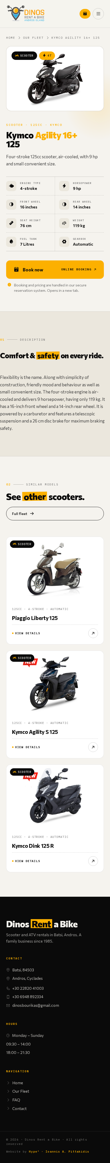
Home (10, 37)
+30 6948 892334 (27, 996)
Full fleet (19, 513)
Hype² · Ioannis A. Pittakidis (59, 1151)
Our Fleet (33, 37)
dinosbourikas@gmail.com (35, 1005)
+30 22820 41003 (28, 988)
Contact (19, 1108)
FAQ (16, 1100)
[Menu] (98, 13)
